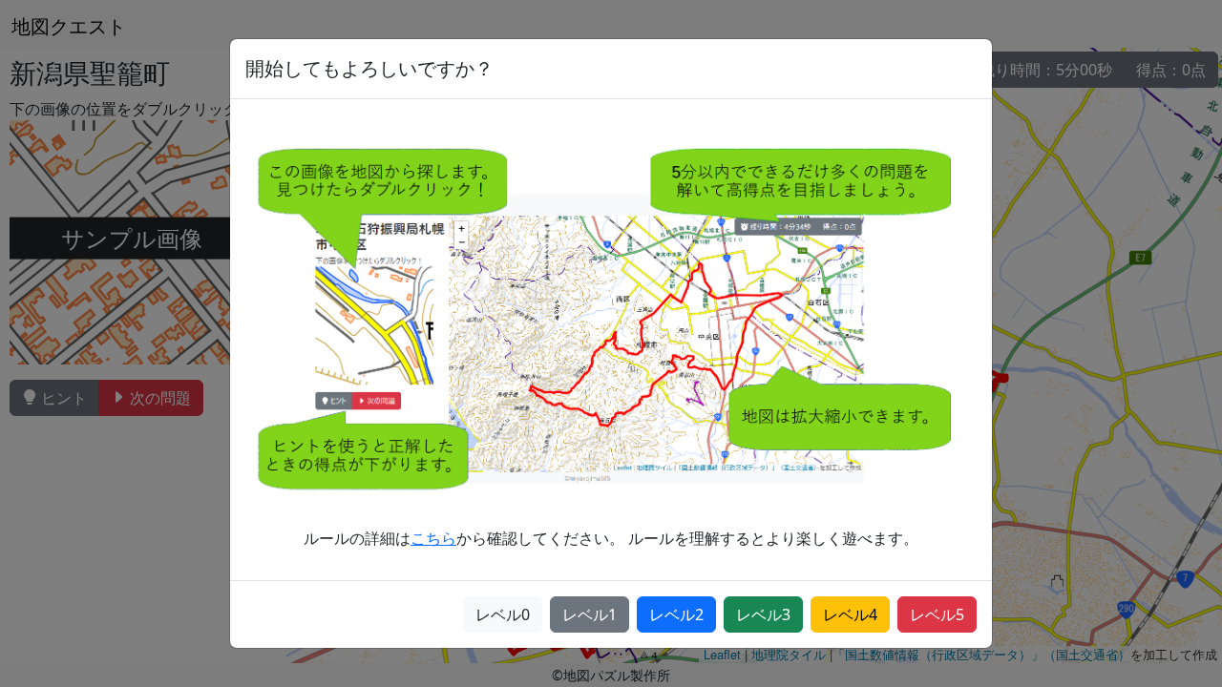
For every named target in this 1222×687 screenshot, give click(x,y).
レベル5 (937, 614)
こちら (433, 538)
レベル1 (589, 614)
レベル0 (502, 614)
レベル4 (850, 614)
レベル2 (676, 614)
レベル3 (763, 614)
